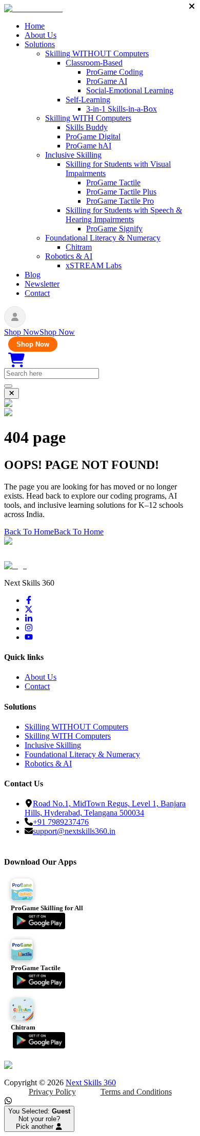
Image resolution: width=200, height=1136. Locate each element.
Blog (33, 274)
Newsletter (42, 284)
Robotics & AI (68, 256)
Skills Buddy (87, 127)
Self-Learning (88, 99)
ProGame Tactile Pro (120, 201)
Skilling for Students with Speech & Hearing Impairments (124, 215)
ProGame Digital (93, 136)
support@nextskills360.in (74, 831)
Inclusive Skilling (73, 155)
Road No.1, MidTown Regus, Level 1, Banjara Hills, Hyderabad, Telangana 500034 (105, 808)
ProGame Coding (114, 72)
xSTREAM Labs (94, 265)
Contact (37, 293)
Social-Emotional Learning (129, 90)
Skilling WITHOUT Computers (97, 53)
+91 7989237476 (61, 822)
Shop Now (32, 344)
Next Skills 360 (91, 1082)
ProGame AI (106, 81)
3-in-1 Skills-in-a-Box (121, 108)
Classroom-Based (94, 62)
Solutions (40, 44)
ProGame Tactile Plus (121, 191)
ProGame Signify (114, 228)
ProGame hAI (88, 145)
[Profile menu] (15, 317)
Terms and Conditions (136, 1091)
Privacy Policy (52, 1091)
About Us (40, 35)
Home (35, 26)
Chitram (79, 247)
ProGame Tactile (113, 182)
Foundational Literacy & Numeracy (103, 237)
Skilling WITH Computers (88, 118)
